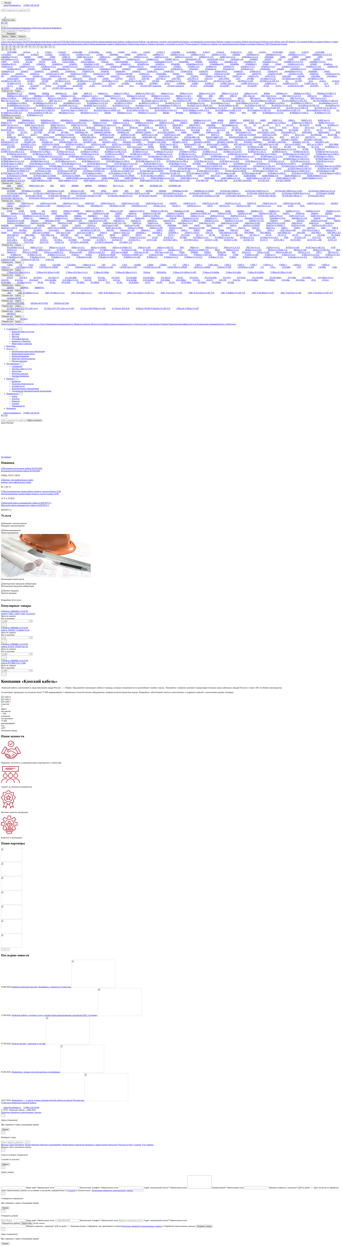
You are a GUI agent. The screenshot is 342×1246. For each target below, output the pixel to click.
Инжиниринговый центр (23, 354)
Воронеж (90, 1145)
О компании (12, 329)
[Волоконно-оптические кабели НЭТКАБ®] (21, 468)
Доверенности (18, 406)
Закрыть (5, 1164)
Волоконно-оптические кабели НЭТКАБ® (20, 471)
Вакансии (16, 381)
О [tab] (22, 47)
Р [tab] (30, 47)
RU (2, 22)
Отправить (139, 1191)
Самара (97, 1145)
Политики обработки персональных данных (141, 1226)
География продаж (20, 339)
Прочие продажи (19, 361)
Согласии (71, 1190)
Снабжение (17, 366)
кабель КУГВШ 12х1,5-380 (13, 663)
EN (6, 22)
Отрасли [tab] (21, 36)
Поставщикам (12, 364)
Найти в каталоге (34, 420)
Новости (16, 401)
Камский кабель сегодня (23, 331)
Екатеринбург (55, 1145)
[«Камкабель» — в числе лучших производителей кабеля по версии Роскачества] (106, 1100)
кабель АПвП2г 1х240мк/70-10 (15, 630)
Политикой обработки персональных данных (112, 1190)
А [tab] (2, 47)
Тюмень (149, 1145)
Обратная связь (8, 20)
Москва (4, 1145)
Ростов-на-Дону (125, 1145)
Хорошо (5, 1129)
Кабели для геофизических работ (16, 482)
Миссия (15, 336)
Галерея (15, 403)
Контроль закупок (20, 373)
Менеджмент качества (22, 343)
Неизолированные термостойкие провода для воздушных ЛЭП (30, 494)
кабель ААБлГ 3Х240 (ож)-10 (14, 646)
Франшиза (11, 408)
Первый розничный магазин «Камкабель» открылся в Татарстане (41, 987)
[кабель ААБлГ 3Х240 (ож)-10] (14, 644)
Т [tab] (37, 47)
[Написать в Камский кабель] (2, 8)
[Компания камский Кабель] (18, 1103)
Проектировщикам (20, 356)
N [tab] (14, 50)
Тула (144, 1145)
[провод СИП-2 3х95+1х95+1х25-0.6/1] (14, 611)
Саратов (137, 1145)
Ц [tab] (41, 47)
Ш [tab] (46, 47)
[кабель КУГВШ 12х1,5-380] (14, 660)
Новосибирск (68, 1145)
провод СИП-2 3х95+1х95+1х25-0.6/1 (18, 614)
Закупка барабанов (20, 376)
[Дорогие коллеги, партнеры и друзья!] (68, 1043)
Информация (12, 394)
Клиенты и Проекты (21, 341)
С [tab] (34, 47)
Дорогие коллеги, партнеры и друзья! (28, 1043)
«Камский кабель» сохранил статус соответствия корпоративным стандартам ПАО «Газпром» (54, 1015)
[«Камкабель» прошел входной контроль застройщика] (82, 1072)
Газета (15, 396)
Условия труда (18, 386)
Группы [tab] (5, 36)
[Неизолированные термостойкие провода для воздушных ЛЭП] (31, 491)
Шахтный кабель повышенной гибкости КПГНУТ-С (25, 505)
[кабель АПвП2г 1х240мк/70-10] (14, 628)
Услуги (9, 349)
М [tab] (14, 47)
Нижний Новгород (40, 1145)
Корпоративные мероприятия (25, 388)
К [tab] (10, 47)
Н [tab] (18, 47)
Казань (105, 1145)
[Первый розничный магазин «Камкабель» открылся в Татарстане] (93, 987)
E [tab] (6, 50)
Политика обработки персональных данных (21, 1112)
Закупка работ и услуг (22, 369)
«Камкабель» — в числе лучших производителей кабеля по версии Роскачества (47, 1100)
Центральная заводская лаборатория (28, 351)
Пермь (28, 1145)
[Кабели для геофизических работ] (17, 480)
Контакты (10, 346)
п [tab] (53, 47)
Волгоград (113, 1145)
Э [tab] (49, 47)
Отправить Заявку (204, 1226)
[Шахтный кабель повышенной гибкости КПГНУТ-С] (26, 503)
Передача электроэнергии (23, 358)
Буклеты (16, 399)
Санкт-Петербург (16, 1145)
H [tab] (10, 50)
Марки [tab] (13, 36)
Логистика (17, 371)
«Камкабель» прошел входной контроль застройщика (35, 1072)
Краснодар (80, 1145)
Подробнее (6, 457)
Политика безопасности (23, 384)
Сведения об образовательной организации (31, 391)
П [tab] (26, 47)
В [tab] (6, 47)
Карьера (10, 379)
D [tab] (2, 50)
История (16, 334)
